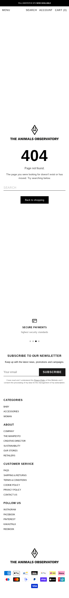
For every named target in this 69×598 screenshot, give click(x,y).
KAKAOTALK (10, 524)
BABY (6, 406)
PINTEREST (9, 519)
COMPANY (9, 431)
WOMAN (8, 416)
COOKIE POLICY (12, 485)
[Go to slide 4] (38, 341)
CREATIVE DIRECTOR (15, 441)
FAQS (6, 470)
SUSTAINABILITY (12, 446)
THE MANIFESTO (12, 436)
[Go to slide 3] (36, 341)
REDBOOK (9, 529)
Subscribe (52, 372)
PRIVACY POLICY (12, 490)
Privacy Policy (39, 380)
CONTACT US (10, 495)
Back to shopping (34, 200)
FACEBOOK (9, 514)
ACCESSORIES (11, 411)
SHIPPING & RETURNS (15, 475)
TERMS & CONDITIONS (15, 480)
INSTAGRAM (10, 509)
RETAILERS (9, 455)
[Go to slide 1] (30, 341)
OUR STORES (11, 450)
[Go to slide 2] (33, 341)
